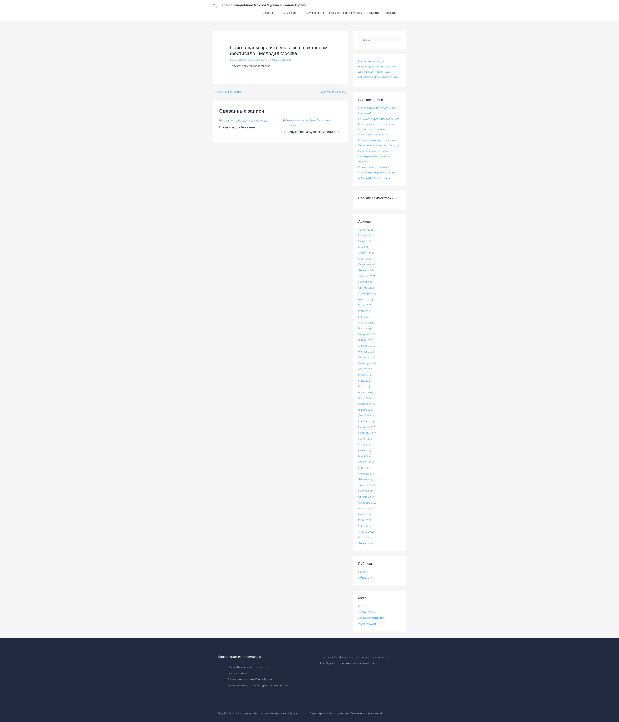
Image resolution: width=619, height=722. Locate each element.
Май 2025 (364, 316)
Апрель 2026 (366, 252)
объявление (237, 59)
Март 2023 (365, 467)
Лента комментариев (371, 617)
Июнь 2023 (364, 450)
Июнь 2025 (364, 311)
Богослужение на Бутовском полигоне (311, 132)
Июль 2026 (365, 235)
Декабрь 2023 (366, 415)
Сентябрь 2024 (367, 363)
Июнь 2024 (365, 380)
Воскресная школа (371, 61)
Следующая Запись (334, 91)
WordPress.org (367, 623)
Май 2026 (364, 247)
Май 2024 (364, 386)
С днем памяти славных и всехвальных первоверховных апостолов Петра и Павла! (376, 172)
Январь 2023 (365, 479)
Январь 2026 (366, 270)
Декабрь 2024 (367, 345)
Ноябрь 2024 (366, 351)
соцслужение (387, 77)
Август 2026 (365, 229)
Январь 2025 (365, 340)
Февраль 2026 (367, 264)
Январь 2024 (366, 409)
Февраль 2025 (366, 334)
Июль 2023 (364, 444)
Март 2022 (365, 537)
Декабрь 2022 (366, 485)
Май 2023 (364, 456)
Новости (363, 571)
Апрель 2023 (366, 462)
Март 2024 (365, 398)
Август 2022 (365, 508)
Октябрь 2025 (366, 287)
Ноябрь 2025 (366, 281)
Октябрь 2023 (366, 427)
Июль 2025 (364, 305)
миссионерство (369, 66)
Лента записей (367, 612)
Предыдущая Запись (227, 91)
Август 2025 (365, 299)
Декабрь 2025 (366, 276)
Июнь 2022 (364, 520)
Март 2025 (365, 328)
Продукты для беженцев (237, 127)
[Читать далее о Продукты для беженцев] (244, 120)
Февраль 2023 (366, 473)
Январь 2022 (365, 543)
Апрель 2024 (366, 392)
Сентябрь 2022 (367, 502)
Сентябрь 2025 (367, 293)
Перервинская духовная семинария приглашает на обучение (374, 156)
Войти (362, 606)
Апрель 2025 (366, 322)
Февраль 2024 (367, 403)
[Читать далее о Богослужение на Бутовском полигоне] (312, 122)
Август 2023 (365, 438)
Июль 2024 (365, 374)
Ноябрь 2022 (366, 491)
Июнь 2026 (365, 241)
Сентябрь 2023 (367, 432)
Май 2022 (364, 525)
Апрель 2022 (366, 531)
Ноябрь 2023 (366, 421)
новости (382, 71)
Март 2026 (365, 258)
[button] (402, 13)
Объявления (255, 59)
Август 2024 (365, 369)
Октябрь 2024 (366, 357)
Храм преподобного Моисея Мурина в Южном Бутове (263, 5)
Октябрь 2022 (366, 496)
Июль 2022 (364, 514)
